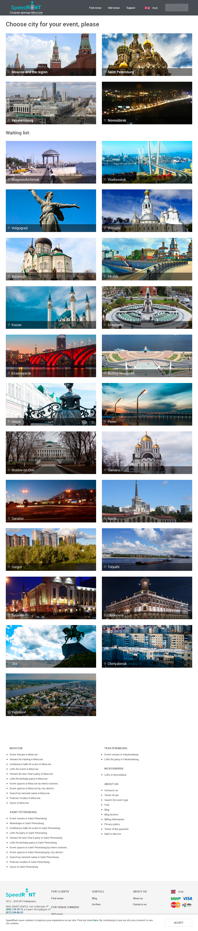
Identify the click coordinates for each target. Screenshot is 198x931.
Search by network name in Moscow (30, 793)
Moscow (37, 12)
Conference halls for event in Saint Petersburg (35, 828)
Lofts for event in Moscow (24, 769)
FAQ (106, 804)
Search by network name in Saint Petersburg (34, 857)
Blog (106, 809)
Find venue (95, 7)
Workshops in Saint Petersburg (27, 823)
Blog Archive (111, 814)
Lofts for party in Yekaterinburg (121, 759)
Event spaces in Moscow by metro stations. (34, 783)
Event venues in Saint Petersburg (28, 818)
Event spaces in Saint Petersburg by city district (36, 852)
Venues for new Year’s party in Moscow (31, 774)
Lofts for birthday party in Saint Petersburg (33, 842)
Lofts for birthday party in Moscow (29, 778)
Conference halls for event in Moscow (30, 764)
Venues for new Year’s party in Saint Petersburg (36, 837)
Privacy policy (112, 824)
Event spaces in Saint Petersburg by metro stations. (38, 847)
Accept (178, 922)
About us (138, 898)
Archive (96, 904)
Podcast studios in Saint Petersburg (30, 862)
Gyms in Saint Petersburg (24, 866)
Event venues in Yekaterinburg (121, 754)
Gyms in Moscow (19, 803)
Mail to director (112, 834)
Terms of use (111, 795)
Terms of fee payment (116, 829)
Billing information (114, 819)
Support (130, 7)
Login (178, 7)
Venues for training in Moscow (26, 759)
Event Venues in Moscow (24, 754)
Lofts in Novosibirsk (115, 774)
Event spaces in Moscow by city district (32, 788)
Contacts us (111, 790)
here (95, 920)
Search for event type (116, 800)
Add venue (114, 7)
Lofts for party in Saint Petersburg (28, 833)
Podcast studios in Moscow (25, 798)
